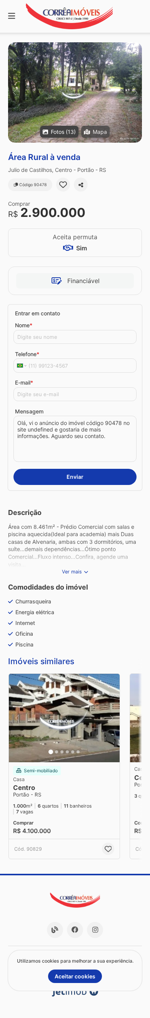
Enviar (75, 476)
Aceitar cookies (75, 976)
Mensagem (29, 411)
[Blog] (55, 930)
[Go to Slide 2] (56, 751)
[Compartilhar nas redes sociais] (81, 185)
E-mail (24, 382)
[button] (75, 92)
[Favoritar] (63, 185)
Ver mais (72, 572)
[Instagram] (95, 930)
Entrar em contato (37, 313)
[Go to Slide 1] (50, 752)
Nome (23, 325)
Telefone (27, 354)
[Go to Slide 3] (61, 751)
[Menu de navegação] (11, 16)
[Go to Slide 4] (67, 751)
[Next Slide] (135, 92)
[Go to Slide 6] (78, 751)
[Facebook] (75, 930)
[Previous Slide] (14, 92)
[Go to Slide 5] (72, 751)
